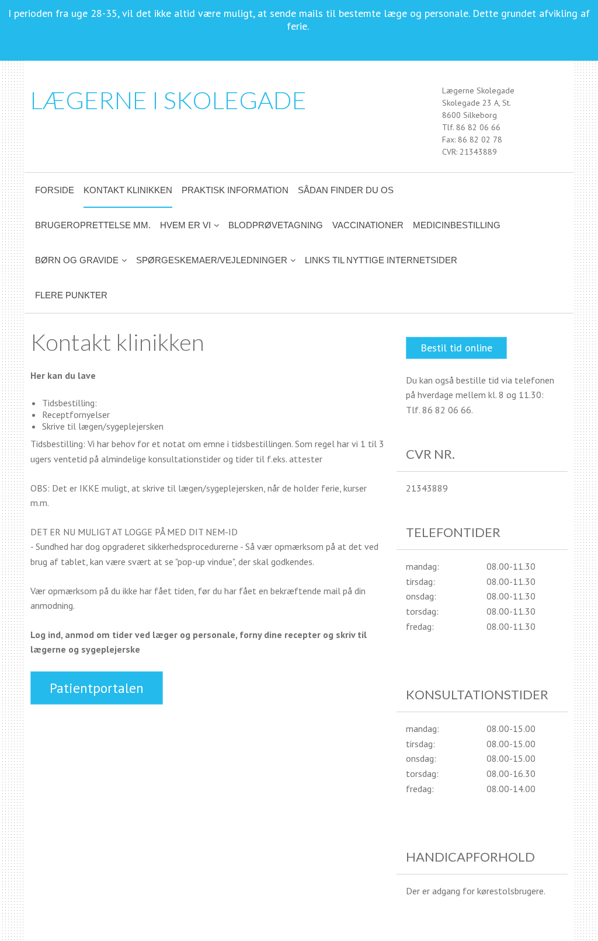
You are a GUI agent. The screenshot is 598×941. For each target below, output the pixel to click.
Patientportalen (97, 687)
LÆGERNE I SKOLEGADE (168, 99)
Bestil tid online (456, 347)
